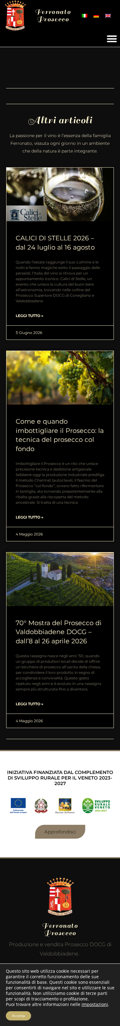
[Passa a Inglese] (108, 15)
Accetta (18, 1015)
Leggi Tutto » (29, 315)
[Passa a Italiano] (84, 15)
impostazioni (95, 1004)
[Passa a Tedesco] (96, 15)
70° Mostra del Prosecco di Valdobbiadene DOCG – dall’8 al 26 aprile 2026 (59, 632)
